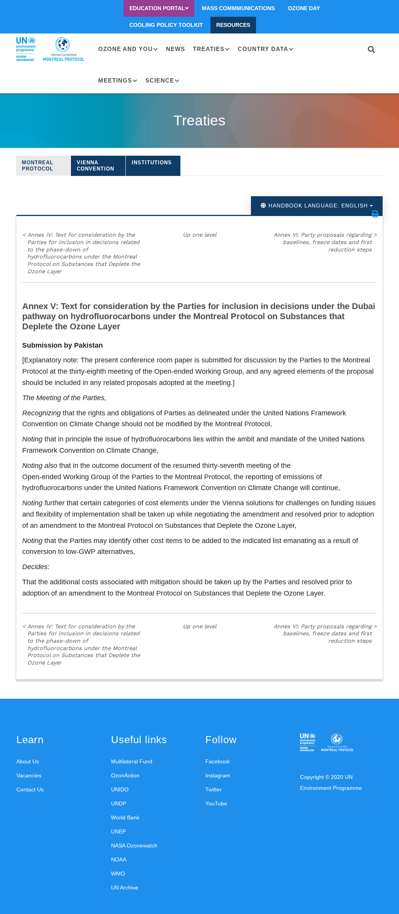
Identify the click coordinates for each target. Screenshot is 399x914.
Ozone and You (125, 49)
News (175, 49)
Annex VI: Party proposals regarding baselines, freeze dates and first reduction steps (325, 242)
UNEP (118, 831)
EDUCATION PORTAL (157, 8)
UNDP (118, 803)
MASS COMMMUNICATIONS (238, 8)
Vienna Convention (95, 166)
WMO (118, 873)
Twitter (213, 789)
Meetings (115, 80)
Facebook (217, 761)
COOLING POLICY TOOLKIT (166, 25)
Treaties (208, 49)
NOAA (118, 859)
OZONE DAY (304, 8)
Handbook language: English (318, 205)
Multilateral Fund (131, 761)
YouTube (216, 803)
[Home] (51, 49)
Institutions (152, 162)
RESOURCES (233, 25)
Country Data (263, 49)
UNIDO (120, 789)
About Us (27, 761)
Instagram (217, 775)
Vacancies (28, 775)
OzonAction (125, 775)
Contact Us (30, 789)
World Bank (125, 817)
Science (159, 80)
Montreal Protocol (37, 166)
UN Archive (124, 887)
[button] (375, 213)
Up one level (199, 235)
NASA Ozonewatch (134, 845)
